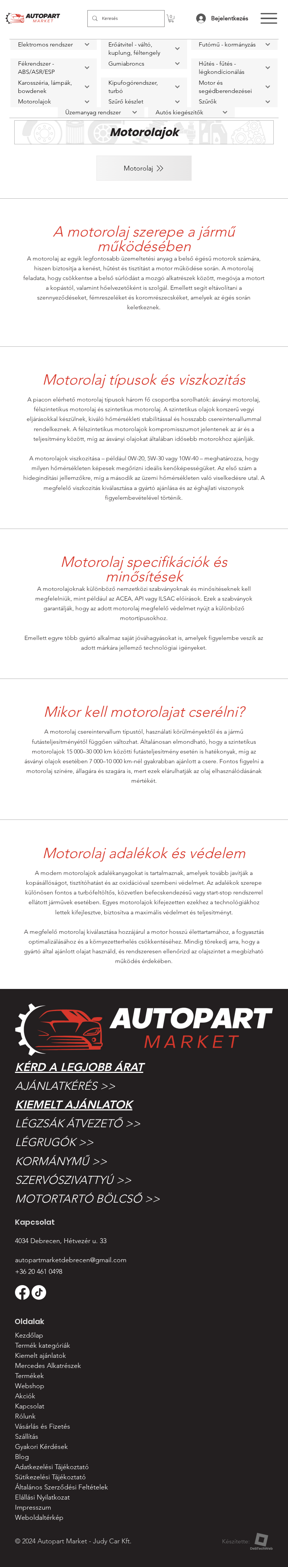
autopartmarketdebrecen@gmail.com (70, 1260)
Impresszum (33, 1507)
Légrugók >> (54, 1142)
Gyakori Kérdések (41, 1447)
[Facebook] (22, 1292)
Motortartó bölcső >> (87, 1199)
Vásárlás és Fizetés (42, 1426)
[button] (171, 18)
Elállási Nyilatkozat (42, 1497)
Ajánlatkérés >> (65, 1086)
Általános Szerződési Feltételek (61, 1487)
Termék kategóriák (42, 1345)
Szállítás (26, 1436)
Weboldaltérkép (39, 1517)
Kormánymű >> (61, 1161)
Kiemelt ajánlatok (73, 1105)
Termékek (29, 1376)
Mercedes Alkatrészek (48, 1366)
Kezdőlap (29, 1335)
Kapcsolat (29, 1406)
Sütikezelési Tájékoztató (50, 1477)
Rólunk (25, 1416)
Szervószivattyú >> (73, 1180)
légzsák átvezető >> (77, 1123)
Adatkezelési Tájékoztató (52, 1467)
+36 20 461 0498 (38, 1271)
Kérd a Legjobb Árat (79, 1067)
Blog (22, 1457)
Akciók (25, 1396)
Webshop (29, 1386)
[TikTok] (39, 1292)
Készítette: (236, 1541)
